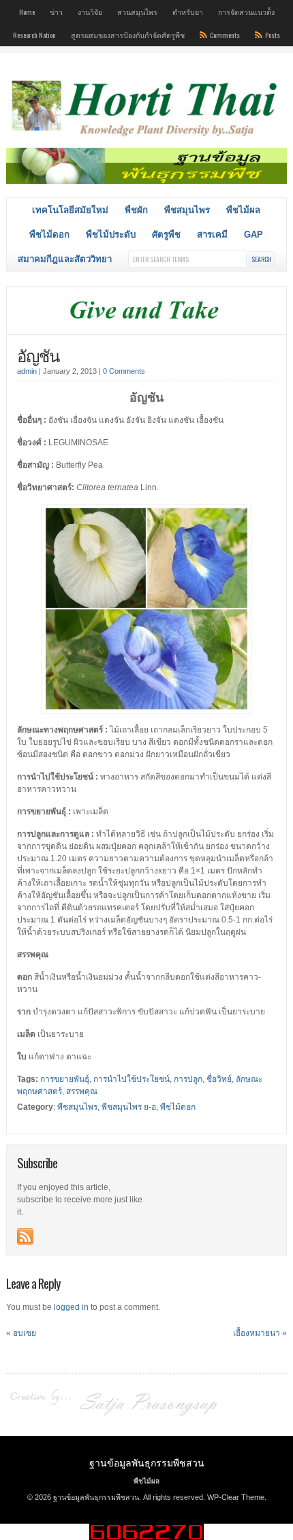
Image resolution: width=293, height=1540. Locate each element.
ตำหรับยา (187, 11)
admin (27, 371)
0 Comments (124, 371)
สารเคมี (212, 234)
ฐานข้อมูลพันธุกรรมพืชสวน (146, 1462)
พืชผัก (136, 210)
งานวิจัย (90, 11)
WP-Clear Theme (235, 1497)
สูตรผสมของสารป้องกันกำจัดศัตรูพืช (128, 34)
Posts (272, 34)
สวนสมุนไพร (137, 11)
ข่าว (56, 11)
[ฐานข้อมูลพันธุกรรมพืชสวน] (147, 138)
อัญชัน (38, 354)
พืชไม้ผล (243, 210)
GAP (253, 234)
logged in (71, 1307)
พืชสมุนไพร (187, 210)
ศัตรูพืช (166, 234)
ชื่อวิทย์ (219, 1079)
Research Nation (34, 34)
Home (27, 11)
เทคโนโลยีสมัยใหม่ (70, 210)
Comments (225, 34)
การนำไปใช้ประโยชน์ (131, 1079)
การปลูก (188, 1079)
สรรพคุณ (81, 1091)
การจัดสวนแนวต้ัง (246, 11)
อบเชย (24, 1333)
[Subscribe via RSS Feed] (25, 1236)
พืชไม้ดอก (49, 234)
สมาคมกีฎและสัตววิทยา (65, 259)
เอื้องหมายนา (256, 1333)
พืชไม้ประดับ (111, 234)
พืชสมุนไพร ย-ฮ (129, 1107)
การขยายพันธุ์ (64, 1079)
